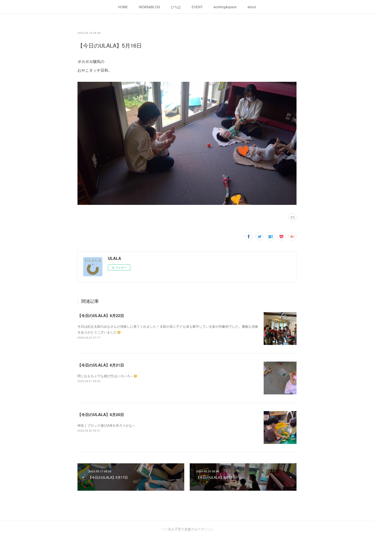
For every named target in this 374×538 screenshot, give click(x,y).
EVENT (197, 6)
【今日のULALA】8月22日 (100, 315)
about (252, 6)
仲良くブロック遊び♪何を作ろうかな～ (106, 425)
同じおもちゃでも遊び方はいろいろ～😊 (107, 375)
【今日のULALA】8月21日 (100, 365)
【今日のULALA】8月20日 (100, 414)
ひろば (176, 6)
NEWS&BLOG (149, 6)
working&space (225, 6)
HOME (123, 6)
